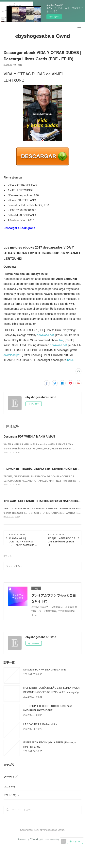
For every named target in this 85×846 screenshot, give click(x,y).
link (61, 340)
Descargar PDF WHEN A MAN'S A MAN (29, 436)
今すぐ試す (54, 16)
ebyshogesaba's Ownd (42, 36)
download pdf (45, 335)
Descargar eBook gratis (19, 228)
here (70, 360)
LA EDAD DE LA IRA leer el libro (40, 724)
